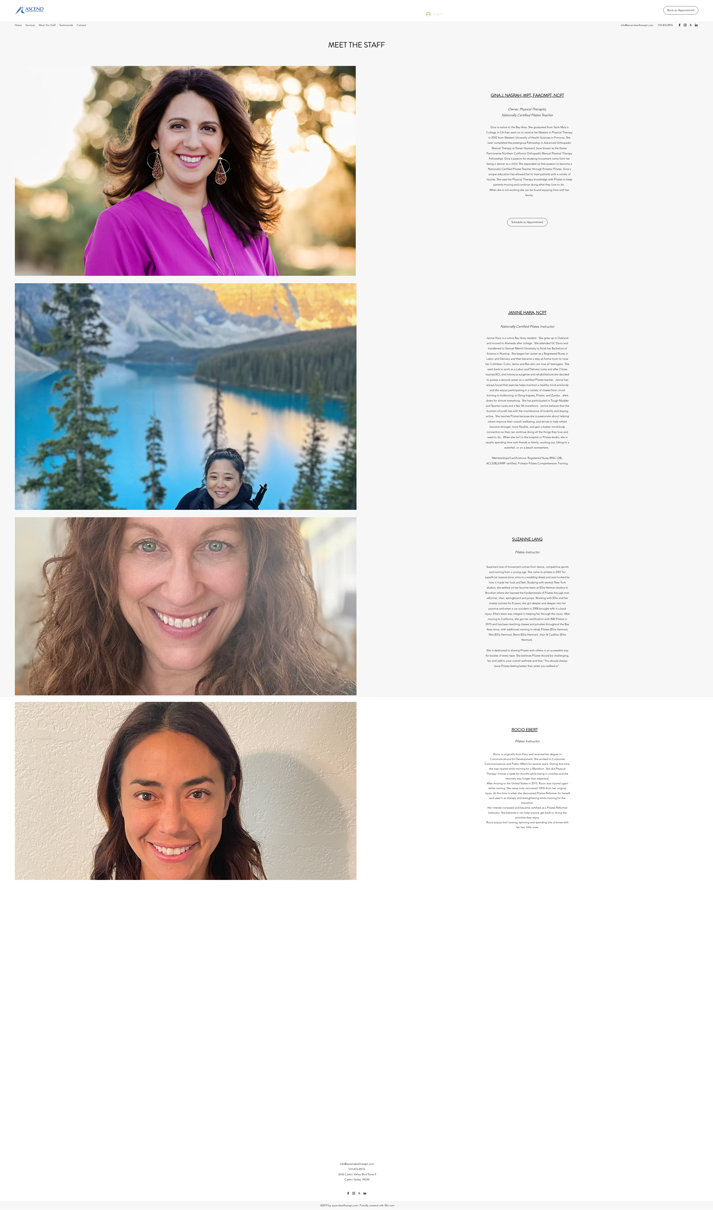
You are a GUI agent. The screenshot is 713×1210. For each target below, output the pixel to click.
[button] (527, 222)
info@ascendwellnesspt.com (637, 25)
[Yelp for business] (691, 25)
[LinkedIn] (696, 25)
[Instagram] (685, 25)
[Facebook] (679, 25)
